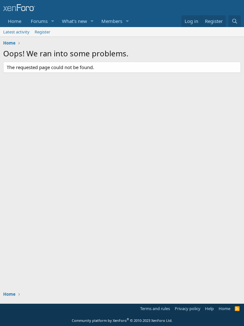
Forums (39, 21)
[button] (52, 21)
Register (42, 32)
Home (14, 21)
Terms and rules (155, 308)
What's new (74, 21)
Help (209, 308)
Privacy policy (187, 308)
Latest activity (16, 32)
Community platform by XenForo (122, 320)
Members (111, 21)
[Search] (234, 21)
